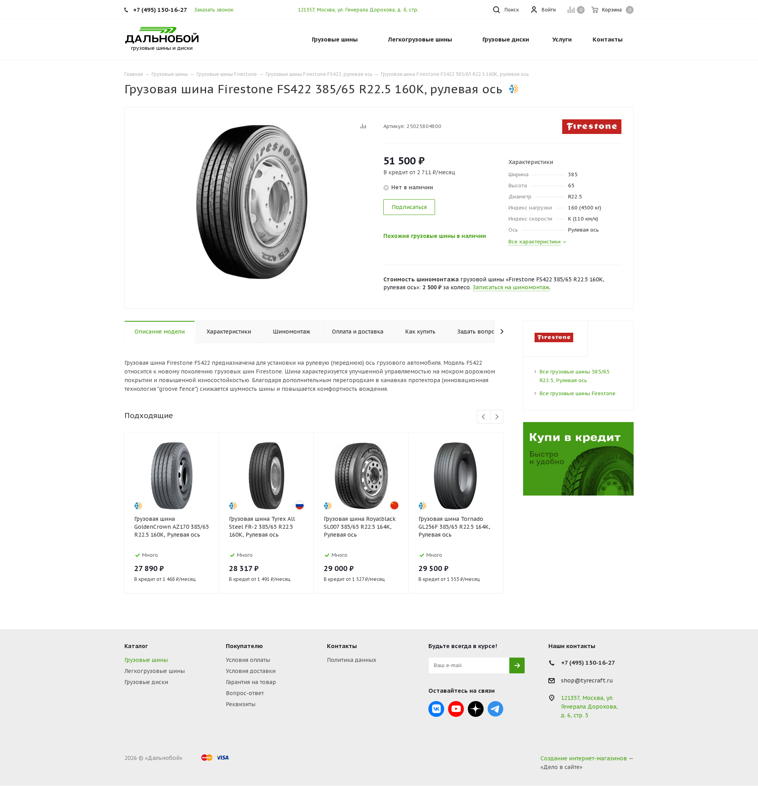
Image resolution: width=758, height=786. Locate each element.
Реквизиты (240, 704)
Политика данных (351, 659)
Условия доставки (251, 671)
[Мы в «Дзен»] (476, 709)
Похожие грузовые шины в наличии (434, 235)
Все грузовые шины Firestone (577, 393)
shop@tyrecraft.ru (587, 680)
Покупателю (244, 646)
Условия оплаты (248, 659)
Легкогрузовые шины (154, 671)
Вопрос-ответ (245, 693)
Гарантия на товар (251, 682)
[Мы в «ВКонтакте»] (436, 709)
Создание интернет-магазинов (583, 758)
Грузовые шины (146, 659)
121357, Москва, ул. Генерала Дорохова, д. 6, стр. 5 (360, 10)
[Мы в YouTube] (456, 709)
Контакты (342, 646)
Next (496, 417)
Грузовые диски (146, 682)
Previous (483, 417)
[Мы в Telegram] (495, 709)
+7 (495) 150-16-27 (160, 9)
